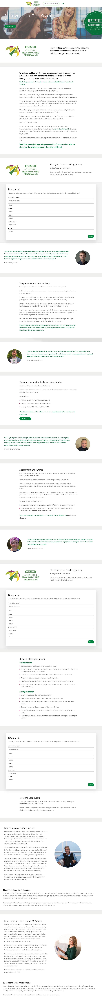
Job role (10, 215)
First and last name (13, 197)
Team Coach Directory (51, 4)
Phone (10, 208)
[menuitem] (51, 3)
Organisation (12, 221)
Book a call (10, 26)
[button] (63, 3)
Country (10, 228)
